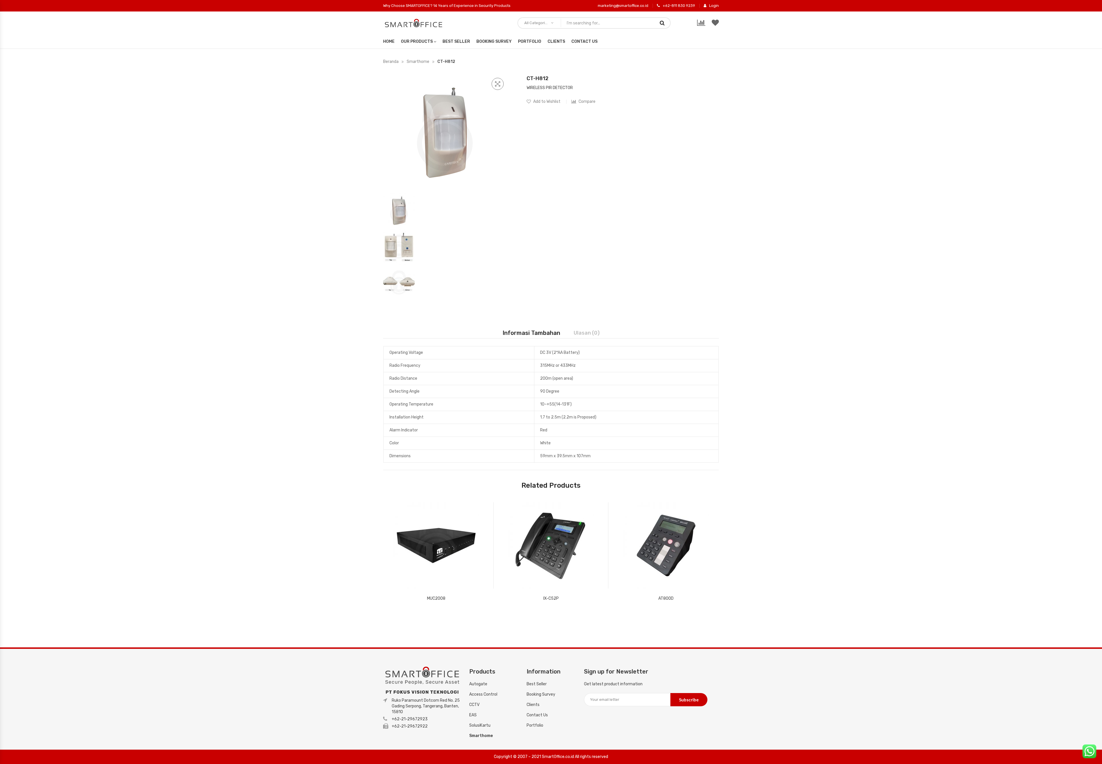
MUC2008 (436, 598)
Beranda (391, 61)
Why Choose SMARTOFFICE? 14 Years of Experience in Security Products (447, 5)
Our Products (417, 41)
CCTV (474, 704)
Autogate (478, 684)
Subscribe (689, 699)
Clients (556, 41)
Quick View (482, 583)
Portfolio (529, 41)
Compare (587, 101)
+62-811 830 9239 (679, 5)
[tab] (531, 333)
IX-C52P (551, 598)
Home (389, 41)
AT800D (666, 598)
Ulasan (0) (586, 333)
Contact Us (584, 41)
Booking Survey (494, 41)
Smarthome (418, 61)
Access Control (483, 694)
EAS (473, 715)
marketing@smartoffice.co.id (623, 5)
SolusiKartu (479, 725)
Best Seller (456, 41)
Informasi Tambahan (531, 332)
